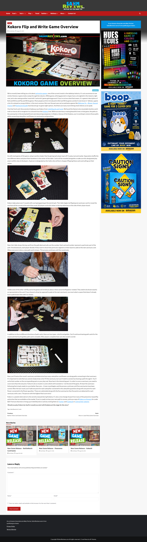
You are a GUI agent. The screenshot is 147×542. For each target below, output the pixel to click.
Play (29, 13)
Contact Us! (72, 13)
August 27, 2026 (50, 451)
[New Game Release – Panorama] (53, 436)
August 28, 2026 (19, 453)
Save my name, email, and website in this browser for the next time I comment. (32, 503)
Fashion (43, 13)
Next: (89, 414)
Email (56, 496)
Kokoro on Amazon (85, 399)
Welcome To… (82, 103)
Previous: (17, 414)
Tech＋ (22, 13)
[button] (140, 13)
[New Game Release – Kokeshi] (84, 436)
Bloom (90, 103)
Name (9, 496)
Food (13, 13)
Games (9, 23)
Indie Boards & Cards (15, 409)
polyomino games (41, 93)
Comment (10, 472)
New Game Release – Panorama (50, 448)
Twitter (61, 402)
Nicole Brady (12, 31)
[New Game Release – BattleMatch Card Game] (21, 436)
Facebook (70, 402)
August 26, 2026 (82, 451)
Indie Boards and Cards (55, 109)
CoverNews (84, 539)
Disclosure (95, 90)
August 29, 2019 (20, 31)
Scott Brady (11, 453)
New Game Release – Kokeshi (81, 448)
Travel (37, 13)
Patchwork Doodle (21, 106)
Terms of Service (11, 529)
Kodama (45, 111)
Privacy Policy (11, 526)
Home (8, 13)
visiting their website (82, 402)
